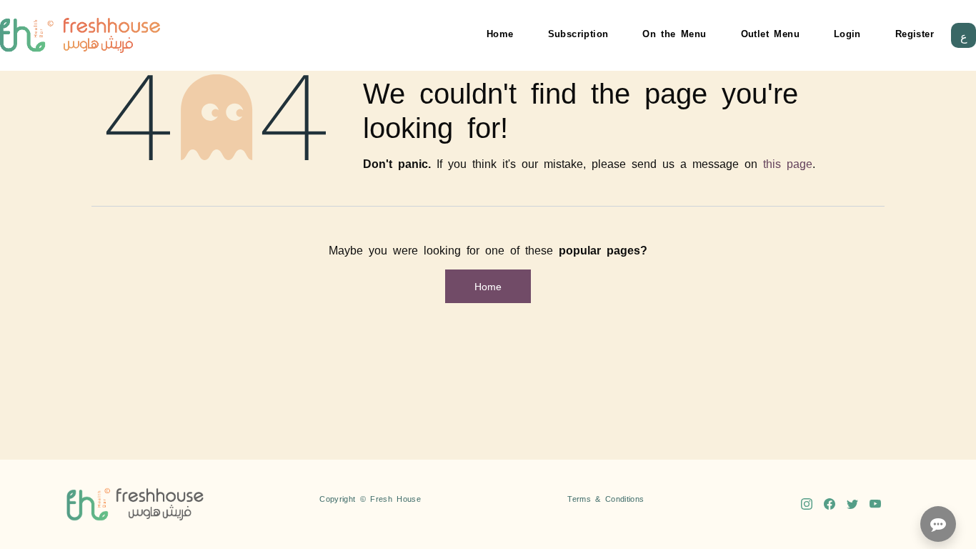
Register (914, 33)
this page (787, 163)
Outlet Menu (770, 33)
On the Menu (674, 33)
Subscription (578, 33)
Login (847, 33)
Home (500, 33)
